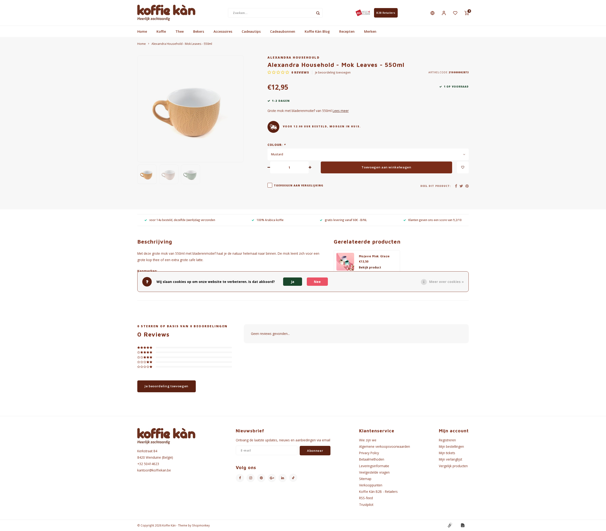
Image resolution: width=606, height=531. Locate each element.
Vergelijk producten (453, 466)
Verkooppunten (370, 485)
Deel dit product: (435, 186)
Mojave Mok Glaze (374, 256)
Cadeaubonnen (282, 31)
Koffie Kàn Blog (317, 31)
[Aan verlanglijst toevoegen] (463, 167)
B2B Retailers (385, 12)
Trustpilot (366, 504)
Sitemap (365, 478)
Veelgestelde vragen (374, 472)
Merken (370, 31)
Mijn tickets (447, 453)
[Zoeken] (318, 13)
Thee (179, 31)
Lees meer (341, 110)
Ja (292, 281)
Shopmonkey (201, 525)
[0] (466, 12)
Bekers (198, 31)
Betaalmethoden (371, 459)
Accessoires (223, 31)
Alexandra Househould (293, 57)
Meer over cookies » (446, 281)
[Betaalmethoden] (449, 525)
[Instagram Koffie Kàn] (250, 478)
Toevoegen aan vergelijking (298, 185)
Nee (317, 281)
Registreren (447, 440)
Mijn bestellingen (451, 446)
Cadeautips (251, 31)
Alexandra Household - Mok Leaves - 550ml (182, 44)
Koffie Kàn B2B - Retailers (378, 491)
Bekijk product (370, 267)
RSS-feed (366, 498)
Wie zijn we (367, 440)
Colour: (276, 145)
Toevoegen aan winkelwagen (386, 167)
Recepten (347, 31)
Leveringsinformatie (374, 466)
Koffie (161, 31)
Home (142, 31)
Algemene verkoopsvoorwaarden (384, 446)
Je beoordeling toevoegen (333, 72)
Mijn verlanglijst (450, 459)
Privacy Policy (369, 453)
